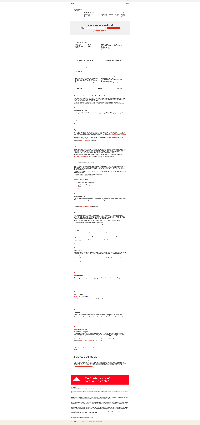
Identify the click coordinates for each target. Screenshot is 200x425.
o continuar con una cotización (100, 30)
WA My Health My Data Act (74, 421)
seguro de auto (111, 133)
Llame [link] (75, 156)
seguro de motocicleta (114, 134)
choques (90, 113)
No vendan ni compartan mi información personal (95, 421)
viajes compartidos (106, 113)
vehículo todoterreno (112, 149)
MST (108, 44)
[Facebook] (84, 16)
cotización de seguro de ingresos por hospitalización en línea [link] (89, 287)
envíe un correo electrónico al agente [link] (83, 224)
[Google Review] (87, 16)
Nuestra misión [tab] (100, 88)
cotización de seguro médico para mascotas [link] (86, 340)
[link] (111, 15)
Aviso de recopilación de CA (83, 421)
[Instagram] (89, 16)
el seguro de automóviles (100, 112)
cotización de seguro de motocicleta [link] (85, 140)
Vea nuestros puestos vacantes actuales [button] (84, 367)
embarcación (104, 149)
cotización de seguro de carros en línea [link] (86, 123)
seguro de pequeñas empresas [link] (89, 243)
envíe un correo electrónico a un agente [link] (84, 156)
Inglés (89, 45)
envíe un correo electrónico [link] (82, 305)
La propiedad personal (89, 167)
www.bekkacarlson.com (118, 45)
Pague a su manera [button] (111, 67)
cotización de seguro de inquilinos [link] (85, 206)
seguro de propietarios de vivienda (115, 165)
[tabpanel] (100, 47)
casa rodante (87, 149)
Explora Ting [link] (76, 188)
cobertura (85, 113)
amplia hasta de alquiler (97, 113)
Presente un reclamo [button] (80, 67)
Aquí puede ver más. (77, 265)
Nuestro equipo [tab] (119, 88)
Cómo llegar (77, 47)
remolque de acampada (95, 149)
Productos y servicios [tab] (81, 88)
